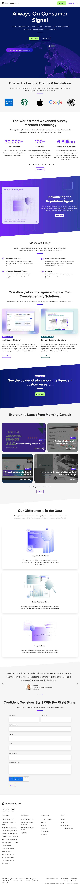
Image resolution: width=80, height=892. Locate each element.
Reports (43, 825)
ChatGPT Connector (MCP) (10, 836)
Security (66, 880)
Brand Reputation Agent (9, 827)
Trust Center (74, 880)
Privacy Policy (74, 878)
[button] (77, 3)
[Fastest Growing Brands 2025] (24, 437)
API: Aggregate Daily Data (10, 842)
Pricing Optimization (8, 857)
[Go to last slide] (3, 684)
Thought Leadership (8, 860)
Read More (72, 479)
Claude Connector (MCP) (9, 833)
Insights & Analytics (27, 819)
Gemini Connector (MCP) (9, 839)
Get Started (62, 3)
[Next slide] (77, 684)
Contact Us (63, 822)
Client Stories (45, 831)
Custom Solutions (7, 845)
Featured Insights (46, 819)
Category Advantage (8, 848)
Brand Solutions (6, 851)
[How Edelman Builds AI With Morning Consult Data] (62, 437)
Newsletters (44, 834)
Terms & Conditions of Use (52, 878)
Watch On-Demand (70, 448)
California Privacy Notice (73, 883)
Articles (43, 822)
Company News (65, 825)
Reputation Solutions (8, 854)
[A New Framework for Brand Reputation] (17, 468)
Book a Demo (34, 38)
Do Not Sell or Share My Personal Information (54, 883)
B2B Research (6, 863)
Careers (62, 819)
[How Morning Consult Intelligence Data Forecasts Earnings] (56, 468)
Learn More (40, 169)
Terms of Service (64, 878)
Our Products (45, 38)
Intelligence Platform (8, 819)
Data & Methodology (66, 828)
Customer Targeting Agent (10, 830)
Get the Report (39, 448)
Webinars (44, 828)
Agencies (24, 833)
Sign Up (40, 491)
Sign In (70, 3)
